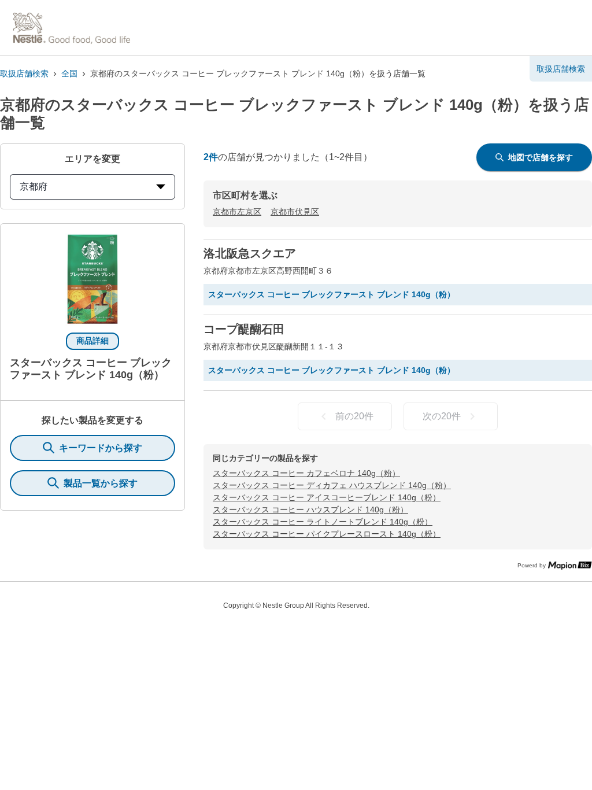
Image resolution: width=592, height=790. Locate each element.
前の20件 (354, 416)
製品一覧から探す (101, 483)
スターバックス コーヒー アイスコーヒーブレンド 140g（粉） (327, 497)
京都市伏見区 (295, 211)
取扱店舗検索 (24, 73)
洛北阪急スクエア (250, 253)
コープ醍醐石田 (244, 329)
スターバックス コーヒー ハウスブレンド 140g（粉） (310, 509)
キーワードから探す (100, 448)
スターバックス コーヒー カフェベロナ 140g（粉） (306, 473)
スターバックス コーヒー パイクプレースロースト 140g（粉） (327, 533)
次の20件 (442, 416)
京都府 (33, 186)
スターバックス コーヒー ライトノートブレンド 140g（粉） (322, 521)
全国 (69, 73)
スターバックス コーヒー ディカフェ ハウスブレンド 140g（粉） (332, 485)
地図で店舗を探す (540, 157)
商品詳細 (92, 340)
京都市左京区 (237, 211)
